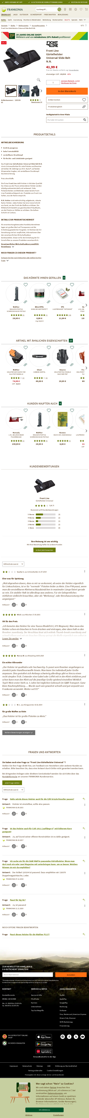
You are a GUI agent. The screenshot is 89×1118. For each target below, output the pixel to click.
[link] (70, 9)
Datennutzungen (55, 1093)
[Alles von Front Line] (52, 43)
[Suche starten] (59, 9)
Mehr (81, 20)
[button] (74, 81)
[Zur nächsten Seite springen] (86, 25)
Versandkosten (74, 70)
